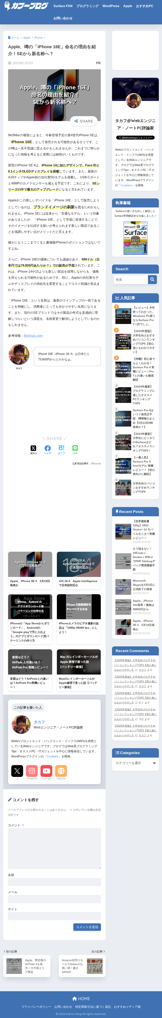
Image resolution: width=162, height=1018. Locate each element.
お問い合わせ (63, 18)
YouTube (46, 778)
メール (12, 892)
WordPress (111, 6)
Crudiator (52, 756)
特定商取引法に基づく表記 (93, 1006)
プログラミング (87, 6)
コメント (16, 825)
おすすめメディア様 (127, 1006)
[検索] (152, 279)
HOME (83, 998)
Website (61, 778)
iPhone (96, 463)
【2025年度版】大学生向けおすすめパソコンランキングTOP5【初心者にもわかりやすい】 (135, 665)
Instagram (31, 778)
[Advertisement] (54, 402)
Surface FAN (63, 6)
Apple (127, 6)
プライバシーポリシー (36, 1006)
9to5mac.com (33, 335)
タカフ (142, 669)
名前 (11, 875)
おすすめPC (144, 6)
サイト (12, 909)
